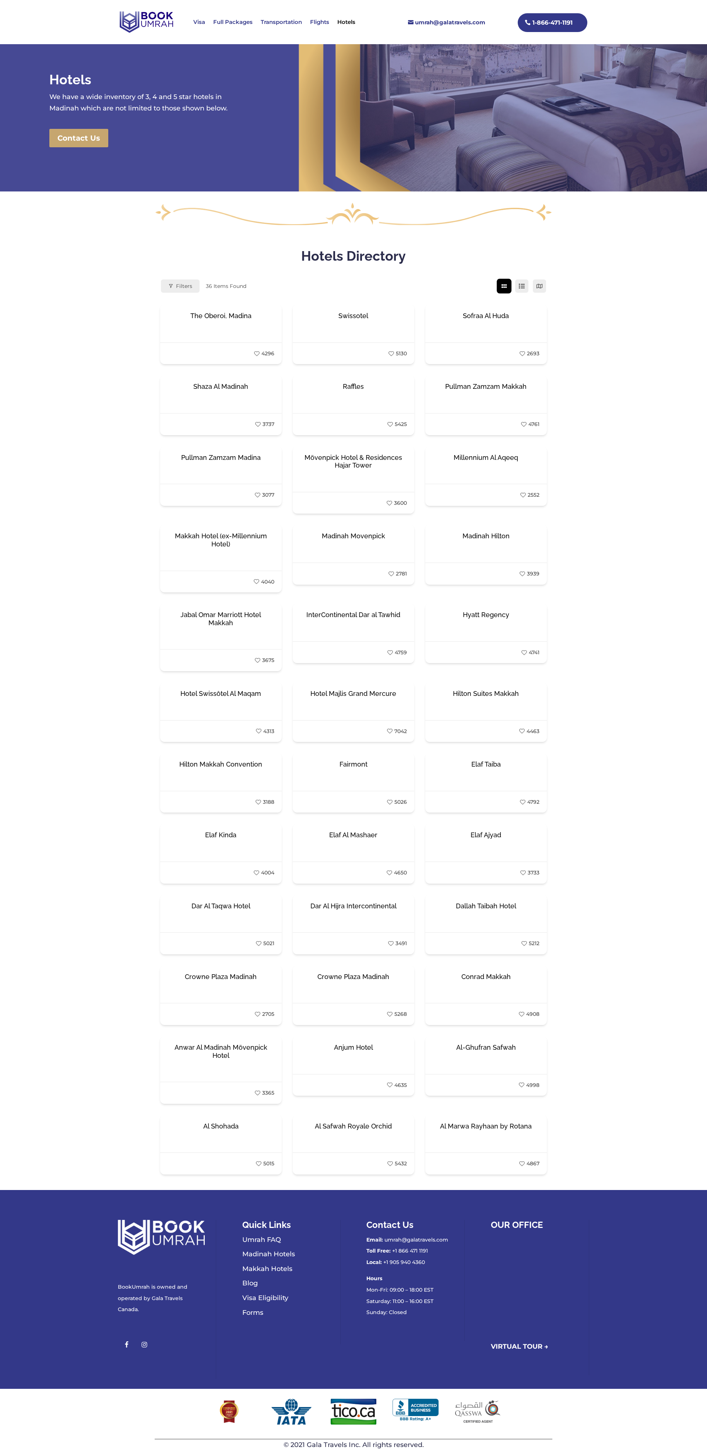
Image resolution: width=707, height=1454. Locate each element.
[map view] (539, 286)
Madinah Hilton (486, 536)
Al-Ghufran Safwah (486, 1047)
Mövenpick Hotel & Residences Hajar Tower (353, 461)
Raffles (353, 386)
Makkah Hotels (267, 1269)
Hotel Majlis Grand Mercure (353, 693)
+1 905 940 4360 (404, 1262)
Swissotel (353, 316)
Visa (199, 21)
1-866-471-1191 (552, 22)
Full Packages (233, 21)
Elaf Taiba (486, 764)
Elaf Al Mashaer (353, 835)
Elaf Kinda (220, 835)
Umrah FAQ (261, 1240)
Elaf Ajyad (486, 835)
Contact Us (78, 138)
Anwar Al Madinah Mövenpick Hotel (221, 1051)
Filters (184, 286)
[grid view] (504, 286)
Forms (252, 1313)
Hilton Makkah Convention (220, 764)
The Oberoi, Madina (221, 316)
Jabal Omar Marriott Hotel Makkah (220, 619)
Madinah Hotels (268, 1254)
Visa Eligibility (265, 1298)
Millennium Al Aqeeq (486, 457)
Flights (319, 21)
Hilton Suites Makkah (486, 693)
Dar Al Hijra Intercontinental (353, 906)
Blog (250, 1283)
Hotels (346, 21)
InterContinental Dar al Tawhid (353, 615)
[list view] (521, 286)
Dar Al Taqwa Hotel (220, 906)
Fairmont (353, 764)
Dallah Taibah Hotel (486, 906)
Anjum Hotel (353, 1047)
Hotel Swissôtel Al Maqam (220, 693)
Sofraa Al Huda (486, 316)
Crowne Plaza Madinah (221, 977)
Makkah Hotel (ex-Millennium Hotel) (221, 540)
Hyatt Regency (486, 615)
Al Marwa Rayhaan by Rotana (486, 1126)
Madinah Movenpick (353, 536)
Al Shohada (221, 1126)
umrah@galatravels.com (450, 22)
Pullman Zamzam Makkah (486, 386)
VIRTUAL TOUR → (519, 1346)
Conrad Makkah (486, 977)
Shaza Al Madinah (220, 386)
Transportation (281, 21)
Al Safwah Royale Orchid (353, 1126)
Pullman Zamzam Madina (221, 457)
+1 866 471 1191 (410, 1250)
